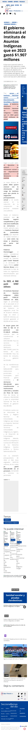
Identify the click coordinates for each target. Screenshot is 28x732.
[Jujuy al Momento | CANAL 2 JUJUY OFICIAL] (22, 696)
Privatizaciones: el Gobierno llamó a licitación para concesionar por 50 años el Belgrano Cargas (21, 557)
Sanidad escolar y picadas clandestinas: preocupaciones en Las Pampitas (15, 600)
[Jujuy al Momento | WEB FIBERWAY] (19, 699)
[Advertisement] (14, 496)
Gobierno (7, 520)
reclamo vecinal (15, 589)
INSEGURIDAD (13, 716)
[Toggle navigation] (2, 7)
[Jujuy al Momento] (7, 694)
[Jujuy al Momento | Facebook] (1, 14)
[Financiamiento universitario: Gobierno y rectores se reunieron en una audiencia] (12, 542)
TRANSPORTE (13, 713)
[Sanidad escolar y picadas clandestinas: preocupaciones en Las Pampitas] (15, 584)
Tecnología (8, 719)
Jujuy (2, 708)
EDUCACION (13, 710)
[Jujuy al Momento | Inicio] (26, 704)
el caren (6, 675)
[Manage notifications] (24, 729)
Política (5, 2)
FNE (5, 635)
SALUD (12, 718)
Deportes (16, 2)
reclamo (6, 615)
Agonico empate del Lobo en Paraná (13, 659)
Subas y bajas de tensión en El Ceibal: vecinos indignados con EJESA (14, 620)
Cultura (7, 713)
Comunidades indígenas (11, 523)
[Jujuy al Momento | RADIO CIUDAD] (25, 699)
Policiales (22, 2)
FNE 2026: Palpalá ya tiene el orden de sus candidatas (15, 639)
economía (6, 544)
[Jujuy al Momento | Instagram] (7, 14)
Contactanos (23, 716)
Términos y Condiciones (5, 724)
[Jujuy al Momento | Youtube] (10, 14)
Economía (10, 2)
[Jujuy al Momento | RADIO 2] (22, 699)
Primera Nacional (8, 655)
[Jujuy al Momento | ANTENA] (25, 696)
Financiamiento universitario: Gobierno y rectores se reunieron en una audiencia (15, 551)
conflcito (13, 540)
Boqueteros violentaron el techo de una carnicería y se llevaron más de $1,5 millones (14, 680)
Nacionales (3, 711)
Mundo (3, 713)
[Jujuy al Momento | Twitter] (4, 14)
